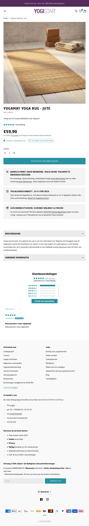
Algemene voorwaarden (12, 363)
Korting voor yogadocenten (56, 351)
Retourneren (8, 379)
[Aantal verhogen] (14, 152)
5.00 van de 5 (50, 278)
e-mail (12, 405)
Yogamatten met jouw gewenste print (60, 371)
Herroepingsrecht (10, 375)
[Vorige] (6, 3)
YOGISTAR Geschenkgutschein (54, 212)
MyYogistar (50, 363)
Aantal (6, 149)
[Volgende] (83, 3)
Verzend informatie (10, 371)
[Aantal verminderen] (5, 152)
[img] (10, 315)
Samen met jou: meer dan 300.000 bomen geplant (44, 3)
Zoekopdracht (8, 351)
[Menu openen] (4, 11)
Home (5, 18)
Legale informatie (10, 359)
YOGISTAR (47, 521)
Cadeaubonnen (51, 359)
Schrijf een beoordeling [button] (44, 301)
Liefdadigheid (51, 379)
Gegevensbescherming (12, 367)
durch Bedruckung (58, 178)
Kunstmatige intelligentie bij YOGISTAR (18, 383)
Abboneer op (55, 481)
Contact (6, 355)
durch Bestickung (25, 181)
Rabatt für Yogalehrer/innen (38, 198)
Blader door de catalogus (55, 367)
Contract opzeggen (10, 387)
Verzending (14, 135)
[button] (8, 125)
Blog (47, 375)
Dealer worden (51, 355)
